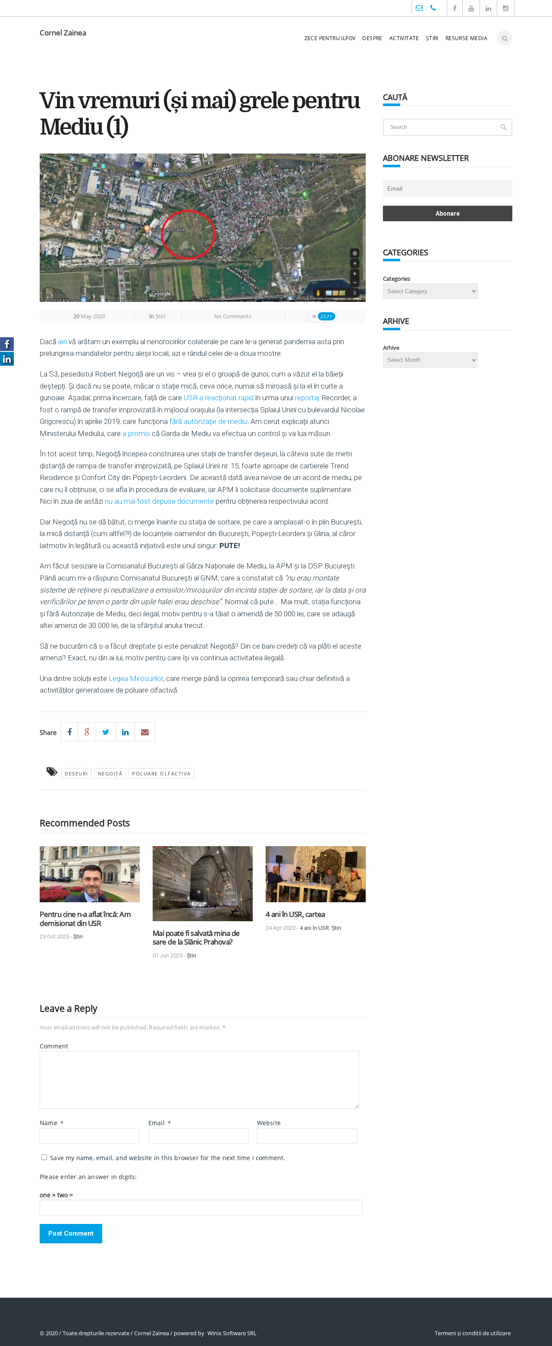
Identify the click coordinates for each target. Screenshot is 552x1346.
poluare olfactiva (161, 773)
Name (51, 1123)
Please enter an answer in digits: (88, 1177)
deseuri (76, 773)
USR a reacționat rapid (219, 397)
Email (159, 1123)
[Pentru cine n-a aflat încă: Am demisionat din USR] (90, 877)
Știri (432, 38)
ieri (62, 341)
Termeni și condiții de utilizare (473, 1333)
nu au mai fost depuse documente (159, 501)
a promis (136, 433)
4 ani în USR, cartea (295, 914)
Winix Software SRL (232, 1333)
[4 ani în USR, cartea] (316, 877)
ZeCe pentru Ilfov (330, 38)
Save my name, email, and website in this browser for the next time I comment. (167, 1158)
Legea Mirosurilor (135, 678)
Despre (372, 38)
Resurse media (466, 38)
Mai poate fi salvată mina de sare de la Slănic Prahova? (196, 937)
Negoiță (110, 773)
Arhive (391, 347)
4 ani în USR (314, 928)
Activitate (404, 38)
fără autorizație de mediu (208, 421)
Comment (54, 1046)
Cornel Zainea (63, 33)
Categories (396, 278)
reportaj (307, 397)
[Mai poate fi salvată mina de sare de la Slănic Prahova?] (203, 887)
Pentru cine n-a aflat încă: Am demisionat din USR (85, 918)
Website (269, 1123)
